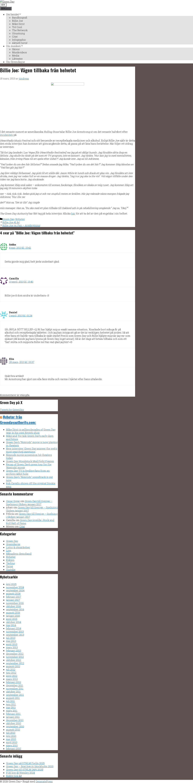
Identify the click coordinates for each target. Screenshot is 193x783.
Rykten (10, 560)
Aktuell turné (19, 42)
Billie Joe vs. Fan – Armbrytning (21, 225)
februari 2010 (13, 748)
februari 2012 (13, 682)
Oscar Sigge (13, 501)
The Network (20, 30)
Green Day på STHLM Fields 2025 (25, 763)
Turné (9, 566)
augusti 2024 (13, 593)
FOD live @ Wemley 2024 (20, 772)
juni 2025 (11, 584)
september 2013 (15, 634)
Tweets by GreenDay (12, 409)
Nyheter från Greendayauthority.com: (18, 419)
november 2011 (14, 688)
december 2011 (14, 685)
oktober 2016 (13, 606)
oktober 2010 (13, 723)
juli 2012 (10, 669)
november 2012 (15, 656)
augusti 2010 (13, 729)
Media (15, 55)
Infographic (19, 39)
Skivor (16, 49)
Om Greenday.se (15, 61)
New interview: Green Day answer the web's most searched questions (31, 450)
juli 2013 (10, 637)
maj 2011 (11, 707)
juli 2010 (10, 732)
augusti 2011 (13, 698)
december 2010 (14, 720)
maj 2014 (11, 625)
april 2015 (11, 618)
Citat (15, 36)
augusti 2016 (13, 612)
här (73, 213)
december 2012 (14, 653)
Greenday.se (13, 544)
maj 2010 (11, 739)
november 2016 (15, 603)
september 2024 (15, 590)
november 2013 (15, 631)
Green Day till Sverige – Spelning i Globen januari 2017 (29, 503)
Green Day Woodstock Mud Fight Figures (30, 461)
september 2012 (15, 663)
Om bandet (12, 14)
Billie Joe (17, 20)
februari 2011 (13, 713)
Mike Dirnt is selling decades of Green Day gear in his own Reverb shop (30, 431)
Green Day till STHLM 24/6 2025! (24, 769)
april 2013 (11, 644)
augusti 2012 (13, 666)
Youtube (10, 569)
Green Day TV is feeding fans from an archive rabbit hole (28, 472)
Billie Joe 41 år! (11, 222)
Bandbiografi (19, 17)
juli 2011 (10, 701)
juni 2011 (11, 704)
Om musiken (13, 46)
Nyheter (20, 219)
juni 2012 (11, 672)
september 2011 (15, 694)
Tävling (10, 563)
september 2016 (15, 609)
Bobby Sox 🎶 (14, 775)
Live (8, 550)
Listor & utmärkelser (18, 547)
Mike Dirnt (18, 23)
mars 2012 (12, 679)
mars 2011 (11, 710)
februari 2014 (13, 628)
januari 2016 (13, 615)
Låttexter (17, 58)
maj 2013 (11, 641)
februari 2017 (13, 596)
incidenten (6, 134)
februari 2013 (13, 650)
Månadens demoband (19, 553)
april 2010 (11, 742)
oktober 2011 (13, 691)
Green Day (8, 219)
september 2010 (15, 726)
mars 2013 (12, 647)
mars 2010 (12, 745)
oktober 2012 (13, 660)
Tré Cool (17, 27)
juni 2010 (11, 736)
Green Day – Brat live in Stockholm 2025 (29, 766)
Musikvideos (19, 52)
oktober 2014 (13, 622)
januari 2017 (13, 599)
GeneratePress (44, 781)
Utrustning (18, 33)
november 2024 (15, 587)
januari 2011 (13, 717)
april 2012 (11, 675)
